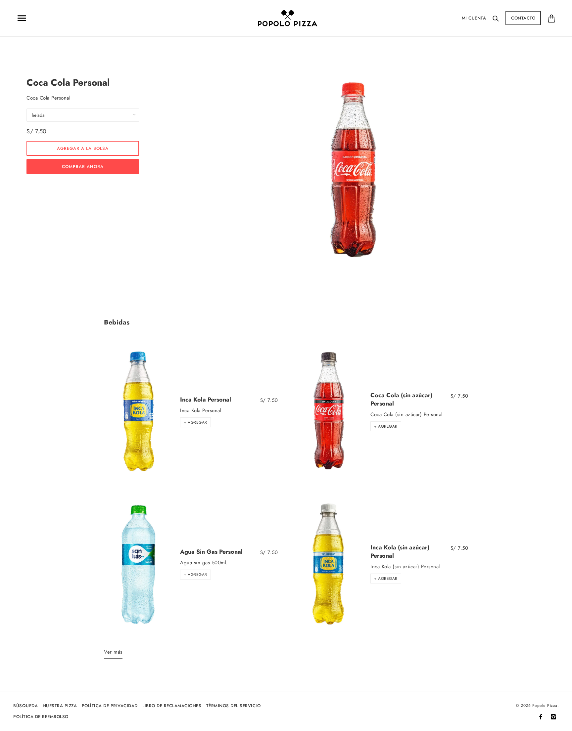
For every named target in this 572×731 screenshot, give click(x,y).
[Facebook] (540, 717)
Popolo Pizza (544, 706)
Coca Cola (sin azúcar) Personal (401, 399)
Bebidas (117, 322)
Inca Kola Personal (205, 399)
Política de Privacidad (110, 706)
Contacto (523, 18)
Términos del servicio (233, 706)
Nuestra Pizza (60, 706)
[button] (195, 422)
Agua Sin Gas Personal (211, 551)
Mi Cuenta (474, 18)
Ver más (113, 652)
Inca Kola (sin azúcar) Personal (399, 551)
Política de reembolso (41, 716)
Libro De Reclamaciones (171, 706)
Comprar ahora (83, 166)
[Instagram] (553, 717)
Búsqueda (25, 706)
